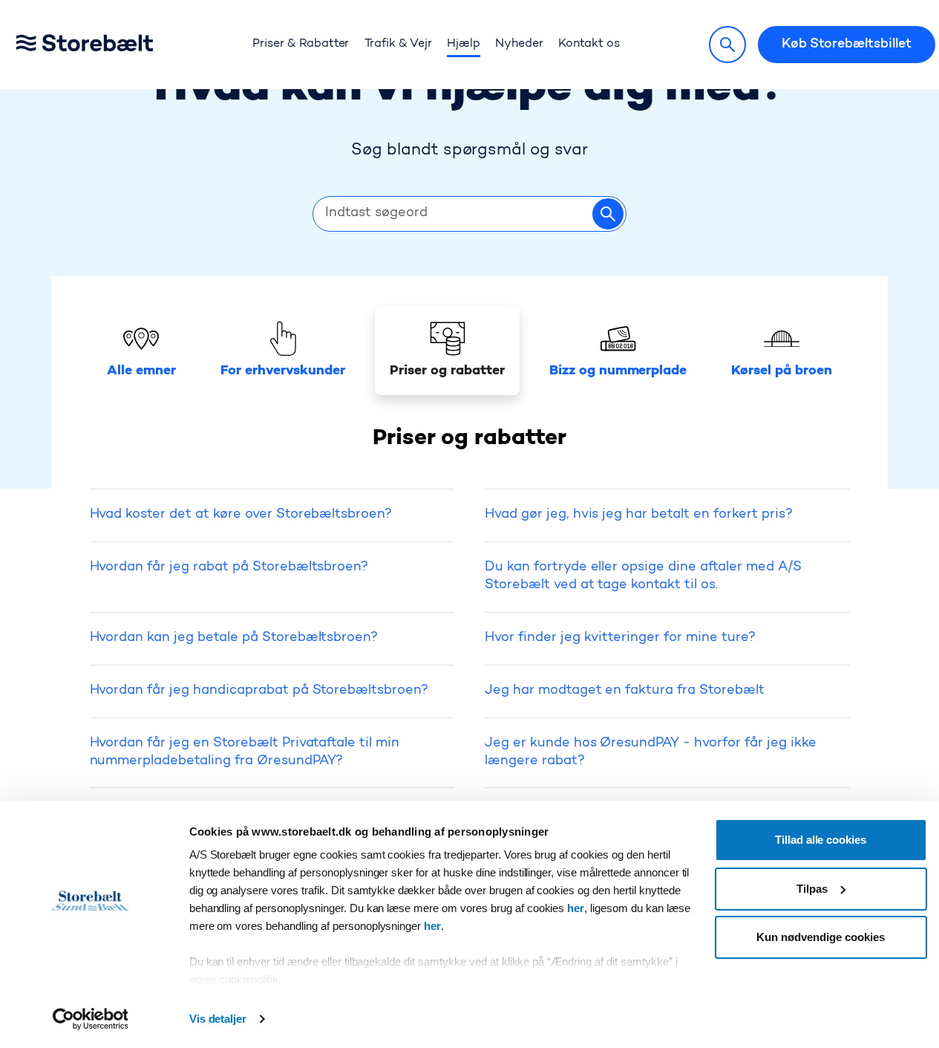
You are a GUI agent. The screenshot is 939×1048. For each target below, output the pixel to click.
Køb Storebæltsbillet (847, 44)
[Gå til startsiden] (107, 45)
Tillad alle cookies (820, 839)
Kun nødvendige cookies (820, 937)
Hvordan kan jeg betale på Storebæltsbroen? (234, 638)
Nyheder (519, 44)
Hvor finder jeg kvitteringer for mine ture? (620, 638)
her (575, 908)
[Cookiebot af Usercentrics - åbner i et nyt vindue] (90, 1019)
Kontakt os (589, 44)
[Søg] (727, 44)
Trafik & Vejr (398, 44)
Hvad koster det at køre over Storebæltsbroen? (241, 514)
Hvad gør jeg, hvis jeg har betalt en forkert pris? (639, 514)
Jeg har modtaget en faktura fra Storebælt (625, 690)
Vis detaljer (218, 1018)
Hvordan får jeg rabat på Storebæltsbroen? (229, 567)
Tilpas (812, 888)
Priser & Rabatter (301, 44)
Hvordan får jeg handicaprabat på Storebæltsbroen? (259, 690)
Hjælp (463, 44)
